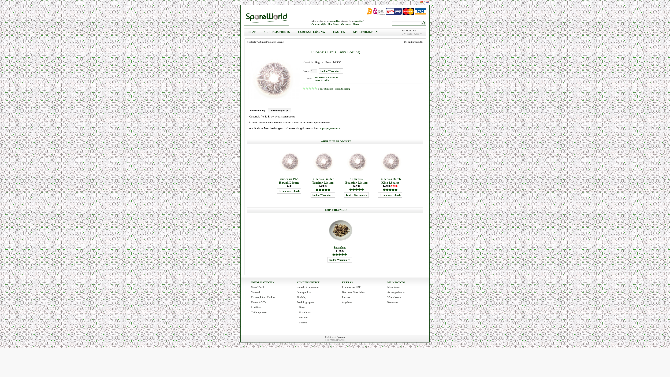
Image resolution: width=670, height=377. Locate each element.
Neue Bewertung (342, 89)
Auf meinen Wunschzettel (326, 77)
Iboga (302, 307)
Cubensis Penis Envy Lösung (270, 42)
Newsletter (392, 302)
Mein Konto (333, 24)
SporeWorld (257, 287)
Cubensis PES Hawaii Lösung (289, 180)
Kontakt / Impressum (308, 287)
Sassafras (339, 247)
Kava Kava (305, 312)
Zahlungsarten (259, 312)
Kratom (303, 317)
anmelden (335, 21)
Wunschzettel (394, 297)
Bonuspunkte (304, 292)
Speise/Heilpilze (366, 31)
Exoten (339, 31)
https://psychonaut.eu (330, 128)
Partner (346, 297)
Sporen (303, 322)
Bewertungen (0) (279, 110)
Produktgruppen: (306, 302)
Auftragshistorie (395, 292)
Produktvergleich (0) (413, 42)
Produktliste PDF (351, 287)
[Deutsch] (421, 1)
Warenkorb (346, 24)
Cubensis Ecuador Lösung (356, 180)
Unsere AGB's (258, 302)
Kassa (356, 24)
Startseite (251, 42)
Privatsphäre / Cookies (263, 297)
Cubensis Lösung (311, 31)
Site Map (301, 297)
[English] (427, 1)
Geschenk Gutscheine (353, 292)
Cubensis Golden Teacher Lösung (322, 180)
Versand (255, 292)
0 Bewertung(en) (325, 89)
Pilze (252, 31)
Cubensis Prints (277, 31)
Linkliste (255, 307)
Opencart (341, 337)
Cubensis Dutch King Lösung (390, 180)
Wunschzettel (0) (318, 24)
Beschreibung (257, 110)
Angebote (347, 302)
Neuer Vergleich (322, 80)
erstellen (359, 21)
